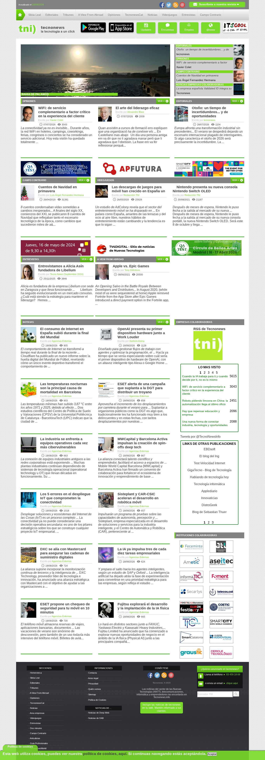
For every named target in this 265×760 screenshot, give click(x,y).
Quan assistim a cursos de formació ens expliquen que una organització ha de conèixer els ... (132, 129)
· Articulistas (34, 738)
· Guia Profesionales (38, 743)
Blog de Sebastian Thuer (209, 512)
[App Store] (121, 27)
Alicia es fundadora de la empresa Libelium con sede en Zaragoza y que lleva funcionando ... (57, 288)
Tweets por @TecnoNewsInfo (200, 436)
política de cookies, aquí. (105, 754)
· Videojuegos (35, 718)
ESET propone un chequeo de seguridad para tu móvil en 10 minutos (65, 608)
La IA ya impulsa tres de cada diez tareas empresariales (142, 551)
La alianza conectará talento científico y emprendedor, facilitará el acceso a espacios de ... (132, 460)
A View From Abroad (90, 14)
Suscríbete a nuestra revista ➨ (219, 4)
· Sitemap (91, 694)
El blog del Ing (209, 456)
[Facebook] (162, 4)
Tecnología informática (209, 484)
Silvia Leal (34, 14)
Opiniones (114, 14)
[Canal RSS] (175, 4)
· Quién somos (94, 689)
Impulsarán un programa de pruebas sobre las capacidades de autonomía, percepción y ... (129, 515)
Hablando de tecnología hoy (209, 477)
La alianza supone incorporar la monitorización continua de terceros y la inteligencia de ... (53, 571)
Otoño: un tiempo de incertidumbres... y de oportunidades (202, 51)
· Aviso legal (92, 678)
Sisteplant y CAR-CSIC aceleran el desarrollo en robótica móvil (138, 498)
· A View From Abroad (39, 693)
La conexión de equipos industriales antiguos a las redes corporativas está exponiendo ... (55, 460)
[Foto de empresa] (239, 55)
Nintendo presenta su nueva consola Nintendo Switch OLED (205, 189)
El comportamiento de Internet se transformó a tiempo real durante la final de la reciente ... (52, 350)
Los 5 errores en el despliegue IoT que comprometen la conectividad (65, 498)
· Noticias (33, 708)
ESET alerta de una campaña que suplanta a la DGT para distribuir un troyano (141, 388)
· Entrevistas (35, 723)
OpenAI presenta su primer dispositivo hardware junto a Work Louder (141, 333)
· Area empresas (36, 713)
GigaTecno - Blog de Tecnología (209, 470)
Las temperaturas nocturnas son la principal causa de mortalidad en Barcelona (63, 388)
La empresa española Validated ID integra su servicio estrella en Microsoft (204, 90)
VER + (161, 101)
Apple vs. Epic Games (131, 266)
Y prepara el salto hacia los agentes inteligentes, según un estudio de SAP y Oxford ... (131, 571)
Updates (146, 29)
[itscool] (235, 27)
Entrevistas (188, 14)
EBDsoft (209, 449)
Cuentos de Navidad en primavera (197, 75)
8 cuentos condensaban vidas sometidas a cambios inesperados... (50, 208)
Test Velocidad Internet (209, 463)
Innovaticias (209, 498)
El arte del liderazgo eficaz (137, 108)
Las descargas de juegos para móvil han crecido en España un (138, 189)
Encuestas (167, 29)
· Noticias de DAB (95, 718)
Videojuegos (169, 14)
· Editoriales (34, 683)
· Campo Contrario (37, 733)
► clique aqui (230, 683)
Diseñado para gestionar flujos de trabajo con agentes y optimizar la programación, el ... (129, 350)
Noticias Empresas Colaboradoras (200, 84)
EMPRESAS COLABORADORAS (194, 322)
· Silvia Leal (34, 678)
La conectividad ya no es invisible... (45, 128)
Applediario (209, 491)
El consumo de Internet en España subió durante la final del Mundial (64, 333)
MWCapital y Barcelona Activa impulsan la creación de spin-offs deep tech (142, 443)
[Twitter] (169, 4)
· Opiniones (34, 698)
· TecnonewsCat (36, 703)
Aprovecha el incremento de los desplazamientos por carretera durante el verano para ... (132, 405)
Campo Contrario (210, 14)
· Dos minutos (35, 728)
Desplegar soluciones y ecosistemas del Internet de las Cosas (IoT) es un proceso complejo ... (56, 515)
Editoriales (51, 14)
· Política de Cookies (96, 700)
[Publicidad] (56, 175)
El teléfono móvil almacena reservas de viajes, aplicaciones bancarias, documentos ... (53, 626)
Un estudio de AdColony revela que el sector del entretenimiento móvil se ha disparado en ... (128, 208)
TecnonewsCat (134, 14)
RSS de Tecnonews (209, 329)
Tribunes (68, 14)
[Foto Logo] (45, 29)
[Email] (182, 4)
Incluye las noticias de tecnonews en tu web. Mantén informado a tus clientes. (161, 707)
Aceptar (212, 754)
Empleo (189, 29)
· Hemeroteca (35, 673)
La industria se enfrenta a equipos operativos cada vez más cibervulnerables (64, 443)
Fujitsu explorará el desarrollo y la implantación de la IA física (143, 606)
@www (210, 29)
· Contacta (92, 673)
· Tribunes (33, 688)
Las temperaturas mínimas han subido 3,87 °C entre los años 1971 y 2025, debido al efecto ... (56, 405)
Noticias (152, 14)
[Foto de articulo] (239, 94)
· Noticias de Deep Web (98, 713)
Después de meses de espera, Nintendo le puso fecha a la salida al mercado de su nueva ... (206, 208)
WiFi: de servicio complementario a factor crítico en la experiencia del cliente (201, 64)
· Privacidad (92, 683)
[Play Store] (93, 27)
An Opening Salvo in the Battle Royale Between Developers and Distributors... (128, 288)
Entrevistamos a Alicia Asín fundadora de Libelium (61, 268)
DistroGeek (209, 505)
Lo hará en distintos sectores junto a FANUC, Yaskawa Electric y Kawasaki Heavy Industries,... (131, 626)
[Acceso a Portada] (20, 19)
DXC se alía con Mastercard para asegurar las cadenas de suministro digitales (64, 553)
